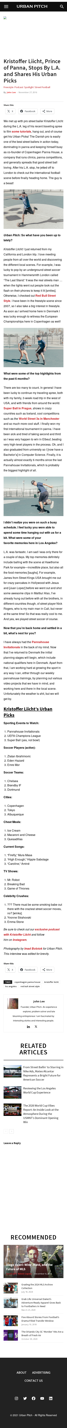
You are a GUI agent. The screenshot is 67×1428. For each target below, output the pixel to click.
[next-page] (11, 1131)
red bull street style (30, 986)
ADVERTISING (41, 1373)
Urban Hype (11, 1096)
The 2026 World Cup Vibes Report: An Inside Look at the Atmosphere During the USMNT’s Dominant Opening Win (41, 1114)
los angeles (11, 986)
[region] (33, 34)
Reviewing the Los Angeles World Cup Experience (39, 1090)
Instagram (19, 940)
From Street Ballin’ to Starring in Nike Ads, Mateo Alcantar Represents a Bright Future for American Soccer (43, 1073)
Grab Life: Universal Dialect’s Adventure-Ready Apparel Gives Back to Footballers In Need (41, 1302)
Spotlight (29, 87)
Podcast (18, 87)
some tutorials (21, 131)
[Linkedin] (30, 1027)
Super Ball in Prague (17, 408)
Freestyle (9, 87)
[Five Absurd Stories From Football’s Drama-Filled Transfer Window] (11, 1320)
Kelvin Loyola (25, 1273)
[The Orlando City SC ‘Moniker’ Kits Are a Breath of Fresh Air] (11, 1335)
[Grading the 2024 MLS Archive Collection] (11, 1288)
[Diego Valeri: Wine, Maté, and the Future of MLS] (33, 1261)
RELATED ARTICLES (33, 1049)
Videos (8, 1075)
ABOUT (22, 1373)
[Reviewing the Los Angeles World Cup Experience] (12, 1092)
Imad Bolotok (33, 948)
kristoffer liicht (51, 982)
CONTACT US (33, 1381)
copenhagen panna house (27, 982)
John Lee (11, 92)
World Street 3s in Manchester (39, 419)
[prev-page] (6, 1131)
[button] (62, 6)
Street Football (42, 87)
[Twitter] (37, 1027)
